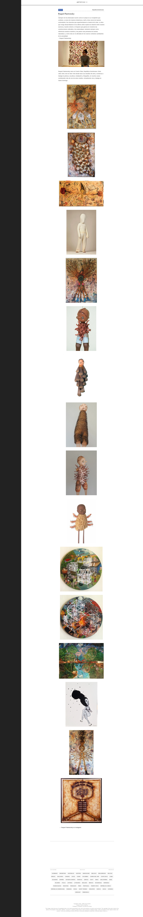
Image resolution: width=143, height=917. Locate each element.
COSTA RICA (104, 876)
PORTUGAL (86, 885)
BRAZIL (53, 876)
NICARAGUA (98, 882)
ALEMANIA (54, 873)
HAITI (91, 879)
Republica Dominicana (98, 9)
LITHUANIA (77, 882)
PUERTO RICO (95, 885)
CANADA (67, 876)
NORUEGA (106, 882)
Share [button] (60, 10)
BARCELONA (86, 873)
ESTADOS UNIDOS (70, 879)
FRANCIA (79, 879)
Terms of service (84, 905)
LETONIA (70, 882)
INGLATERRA (103, 879)
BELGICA (94, 873)
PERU (79, 885)
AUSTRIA (78, 873)
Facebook (111, 869)
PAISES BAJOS (57, 885)
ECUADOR (54, 879)
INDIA (96, 879)
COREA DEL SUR (94, 876)
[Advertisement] (82, 854)
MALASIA (84, 882)
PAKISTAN (65, 885)
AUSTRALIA (71, 873)
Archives (82, 869)
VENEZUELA (86, 892)
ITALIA (63, 882)
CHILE (73, 876)
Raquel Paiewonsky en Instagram (71, 827)
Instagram (53, 869)
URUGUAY (78, 892)
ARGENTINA (63, 873)
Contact (78, 905)
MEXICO (91, 882)
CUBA (111, 876)
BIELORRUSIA (102, 873)
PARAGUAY (73, 885)
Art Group (89, 906)
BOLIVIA (110, 873)
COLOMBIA (85, 876)
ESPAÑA (62, 879)
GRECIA (86, 879)
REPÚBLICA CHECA (106, 885)
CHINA (78, 876)
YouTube (85, 906)
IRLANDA (57, 882)
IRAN (110, 879)
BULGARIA (60, 876)
